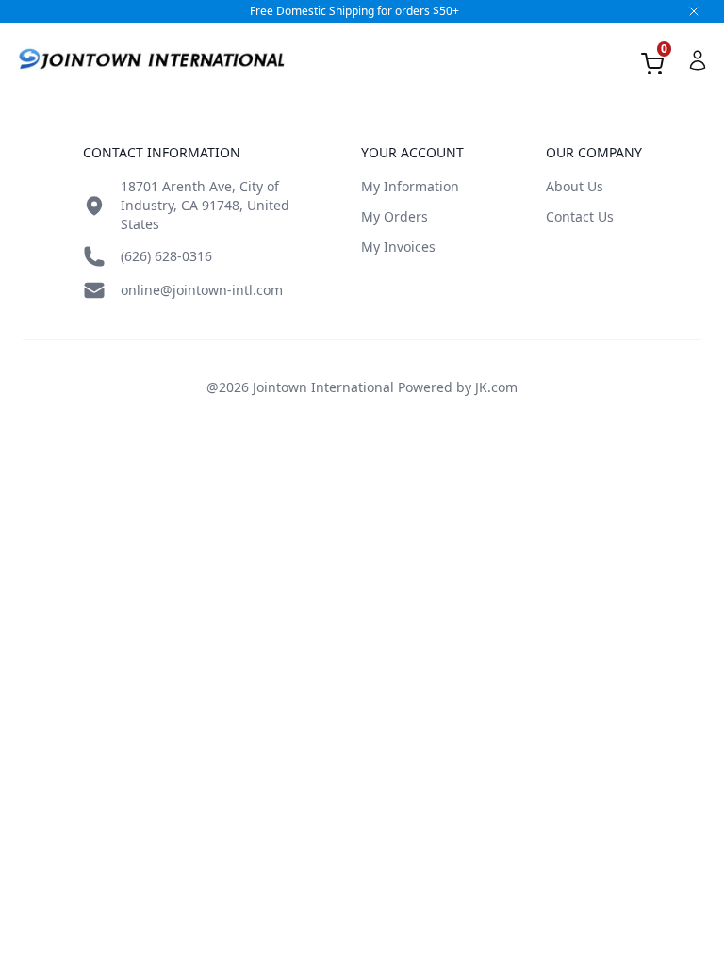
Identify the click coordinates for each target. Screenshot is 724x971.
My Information (410, 186)
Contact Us (580, 216)
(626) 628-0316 (166, 256)
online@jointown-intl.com (202, 290)
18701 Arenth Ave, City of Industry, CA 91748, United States (205, 205)
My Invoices (398, 246)
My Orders (394, 216)
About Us (574, 186)
